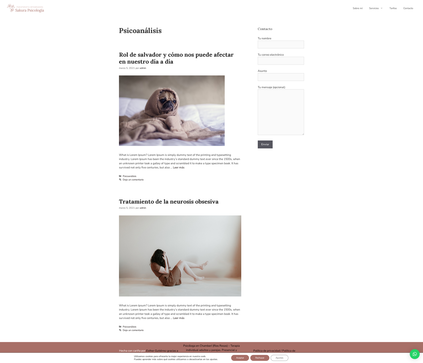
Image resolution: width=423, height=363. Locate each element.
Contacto (408, 8)
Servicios (374, 8)
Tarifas (393, 8)
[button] (415, 354)
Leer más (178, 167)
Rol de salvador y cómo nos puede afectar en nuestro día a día (176, 58)
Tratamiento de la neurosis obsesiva (169, 201)
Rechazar (259, 357)
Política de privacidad (266, 351)
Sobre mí (358, 8)
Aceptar (240, 357)
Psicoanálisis (129, 176)
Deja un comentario (133, 179)
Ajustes (279, 357)
